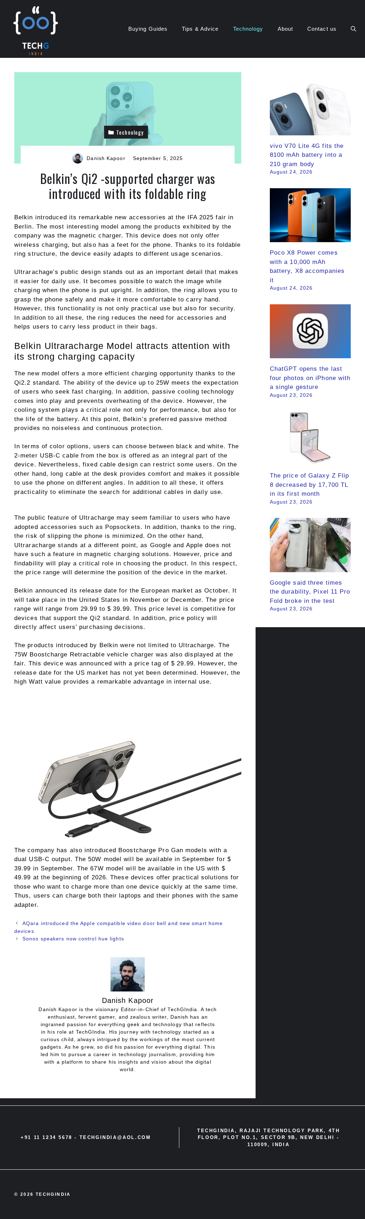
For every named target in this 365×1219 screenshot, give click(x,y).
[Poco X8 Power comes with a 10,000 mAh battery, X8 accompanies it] (310, 237)
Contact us (321, 29)
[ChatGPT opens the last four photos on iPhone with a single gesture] (310, 353)
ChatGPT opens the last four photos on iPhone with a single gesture (310, 377)
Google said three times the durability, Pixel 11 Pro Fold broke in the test (310, 591)
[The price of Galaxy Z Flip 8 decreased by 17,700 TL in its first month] (310, 460)
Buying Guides (148, 29)
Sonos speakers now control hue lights (73, 938)
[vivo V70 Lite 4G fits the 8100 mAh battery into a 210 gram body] (310, 130)
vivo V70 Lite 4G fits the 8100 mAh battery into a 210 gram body (307, 155)
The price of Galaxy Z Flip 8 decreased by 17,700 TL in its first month (309, 484)
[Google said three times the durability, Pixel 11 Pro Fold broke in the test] (310, 567)
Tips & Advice (200, 29)
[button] (353, 29)
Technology (248, 29)
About (285, 29)
